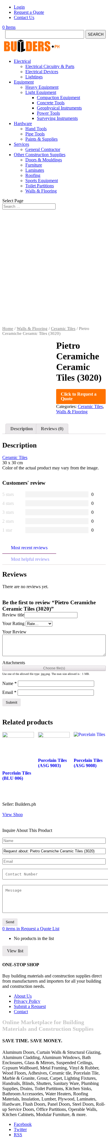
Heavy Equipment (41, 87)
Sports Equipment (41, 180)
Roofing (32, 175)
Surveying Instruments (57, 118)
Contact (21, 1011)
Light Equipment (40, 92)
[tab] (21, 429)
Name (9, 683)
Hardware (23, 123)
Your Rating (13, 623)
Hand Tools (36, 128)
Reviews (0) (52, 428)
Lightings (34, 76)
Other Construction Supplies (39, 154)
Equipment (24, 82)
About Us (23, 996)
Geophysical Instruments (59, 107)
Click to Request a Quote (78, 396)
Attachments (13, 662)
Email (9, 692)
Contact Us (24, 17)
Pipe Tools (35, 133)
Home (7, 328)
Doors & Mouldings (43, 159)
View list (15, 950)
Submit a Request (30, 1006)
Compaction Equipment (58, 97)
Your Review (14, 631)
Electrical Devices (41, 71)
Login (19, 7)
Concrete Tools (51, 102)
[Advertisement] (54, 269)
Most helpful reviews (30, 559)
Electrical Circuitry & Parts (49, 66)
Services (21, 144)
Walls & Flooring (41, 190)
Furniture (33, 165)
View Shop (12, 814)
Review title (13, 614)
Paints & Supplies (41, 139)
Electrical (22, 61)
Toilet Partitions (39, 185)
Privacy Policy (27, 1001)
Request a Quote (29, 12)
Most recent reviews (29, 547)
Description (21, 428)
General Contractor (42, 149)
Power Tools (48, 113)
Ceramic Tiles (63, 328)
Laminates (34, 170)
